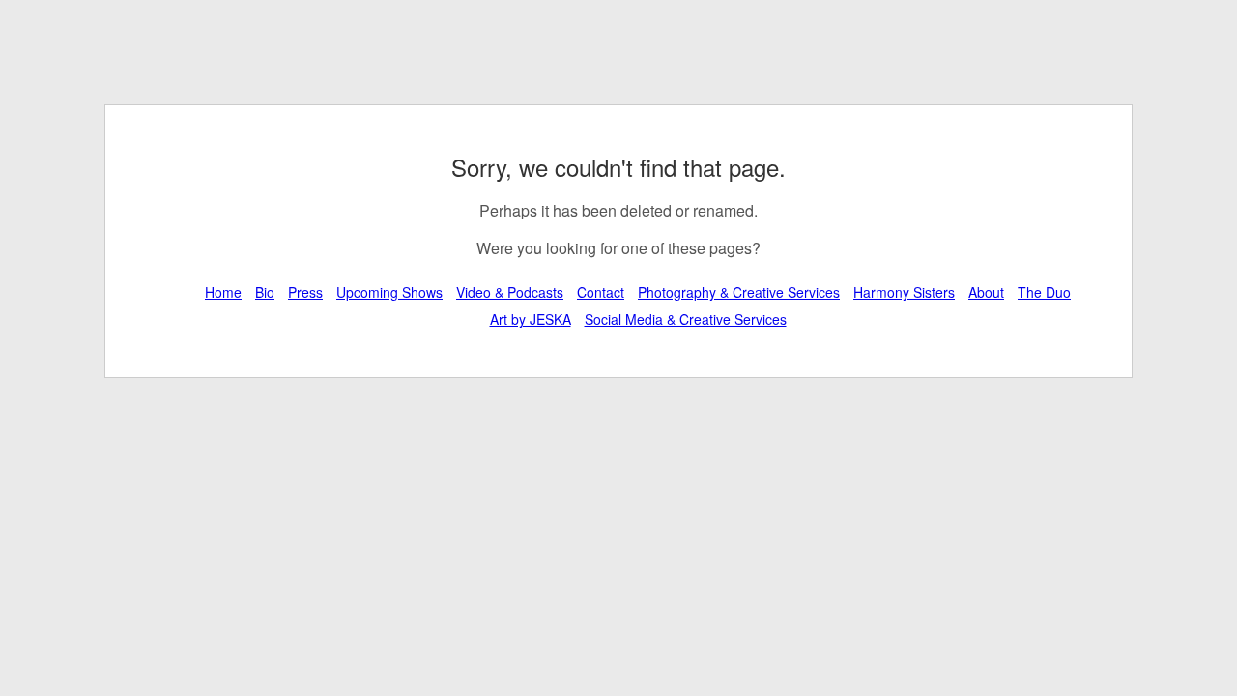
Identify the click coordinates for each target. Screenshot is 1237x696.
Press (305, 292)
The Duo (1044, 292)
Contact (600, 292)
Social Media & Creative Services (686, 319)
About (986, 292)
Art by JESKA (530, 319)
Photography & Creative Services (739, 292)
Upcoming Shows (389, 292)
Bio (264, 292)
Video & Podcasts (509, 292)
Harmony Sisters (904, 292)
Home (223, 292)
